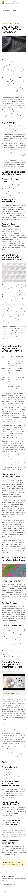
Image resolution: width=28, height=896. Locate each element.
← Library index (5, 18)
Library (4, 7)
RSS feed (4, 891)
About (14, 10)
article (21, 753)
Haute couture (6, 10)
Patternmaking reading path (8, 886)
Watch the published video (9, 693)
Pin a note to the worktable (8, 884)
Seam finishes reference (8, 889)
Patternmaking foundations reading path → (13, 864)
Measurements (12, 7)
